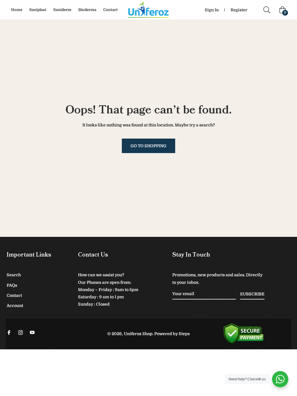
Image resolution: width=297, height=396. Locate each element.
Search (14, 275)
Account (15, 305)
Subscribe (252, 294)
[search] (269, 10)
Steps (184, 333)
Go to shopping (148, 145)
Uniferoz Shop (138, 333)
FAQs (12, 285)
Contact (14, 295)
